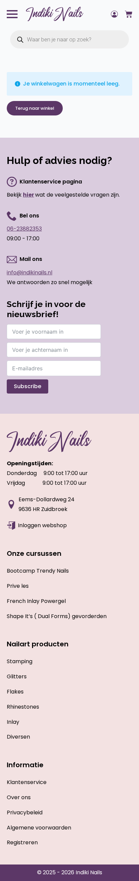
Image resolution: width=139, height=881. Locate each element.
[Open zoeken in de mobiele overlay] (69, 39)
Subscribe (27, 386)
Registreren (22, 842)
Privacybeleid (25, 812)
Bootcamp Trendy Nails (38, 571)
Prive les (18, 586)
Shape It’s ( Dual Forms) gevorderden (57, 616)
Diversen (18, 737)
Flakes (15, 692)
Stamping (19, 661)
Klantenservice (27, 782)
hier (28, 195)
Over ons (19, 797)
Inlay (13, 722)
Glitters (17, 676)
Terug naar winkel (34, 108)
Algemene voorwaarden (39, 828)
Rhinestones (23, 707)
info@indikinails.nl (29, 272)
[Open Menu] (12, 14)
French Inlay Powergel (36, 601)
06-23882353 (24, 229)
